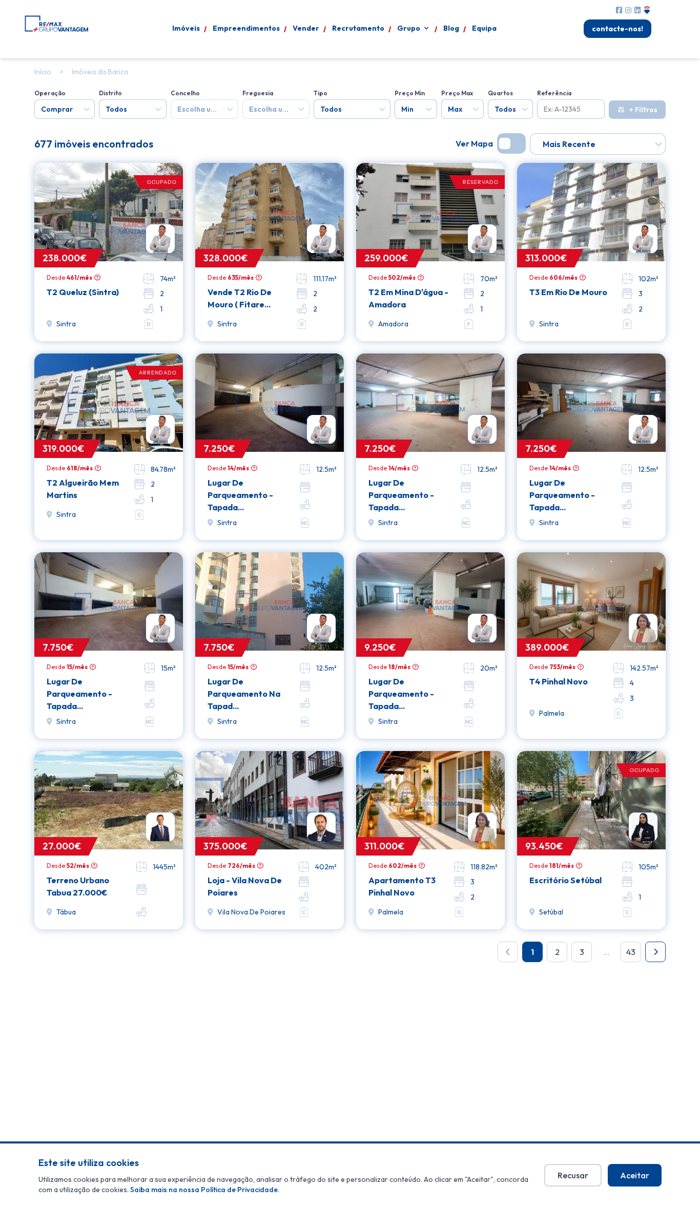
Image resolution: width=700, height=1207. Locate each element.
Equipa (484, 28)
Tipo (320, 93)
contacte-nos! (617, 28)
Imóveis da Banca (100, 71)
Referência (554, 93)
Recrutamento (358, 28)
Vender (306, 28)
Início (42, 71)
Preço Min (410, 93)
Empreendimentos (246, 28)
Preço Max (457, 93)
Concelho (185, 93)
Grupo (408, 28)
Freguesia (257, 93)
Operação (50, 93)
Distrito (110, 93)
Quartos (500, 93)
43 (630, 952)
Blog (451, 28)
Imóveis (186, 28)
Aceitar (634, 1175)
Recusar (573, 1175)
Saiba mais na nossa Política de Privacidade (204, 1189)
